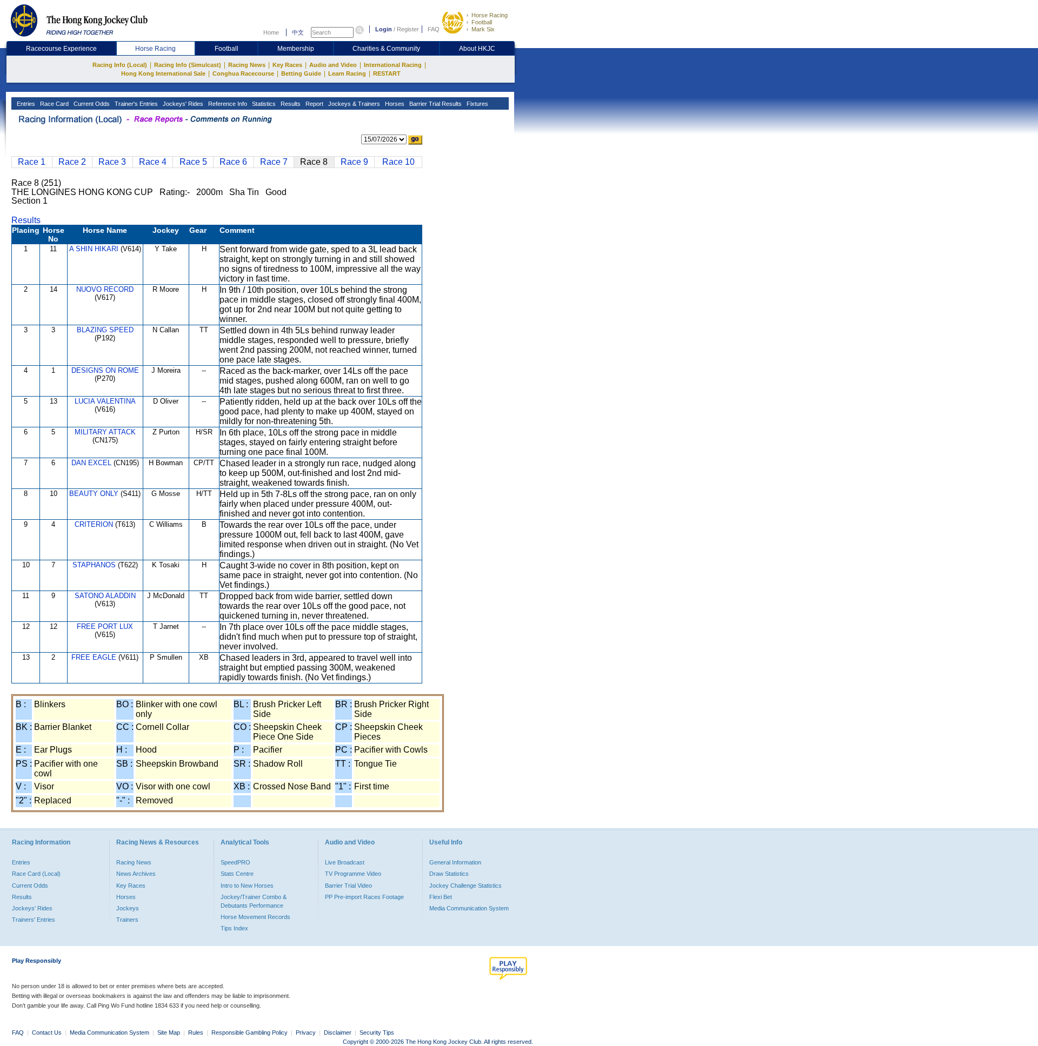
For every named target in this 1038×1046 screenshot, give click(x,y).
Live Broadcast (344, 862)
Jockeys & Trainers (353, 103)
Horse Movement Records (255, 917)
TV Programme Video (353, 873)
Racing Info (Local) (119, 65)
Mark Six (483, 29)
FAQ (434, 29)
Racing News (246, 65)
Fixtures (476, 103)
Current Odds (91, 103)
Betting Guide (301, 73)
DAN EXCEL (91, 463)
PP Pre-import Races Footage (364, 897)
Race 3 (112, 161)
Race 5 (193, 161)
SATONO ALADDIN (105, 596)
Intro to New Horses (247, 885)
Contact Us (47, 1032)
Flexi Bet (440, 897)
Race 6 (233, 161)
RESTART (387, 73)
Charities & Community (386, 48)
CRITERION (94, 524)
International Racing (393, 65)
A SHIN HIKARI (93, 249)
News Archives (136, 873)
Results (290, 103)
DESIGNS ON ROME (105, 370)
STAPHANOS (94, 565)
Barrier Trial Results (435, 103)
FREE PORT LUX (105, 626)
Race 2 (72, 161)
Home (271, 32)
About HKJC (477, 48)
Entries (25, 103)
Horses (393, 103)
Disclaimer (337, 1032)
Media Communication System (469, 908)
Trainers (127, 919)
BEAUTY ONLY (93, 494)
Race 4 (153, 161)
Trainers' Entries (33, 919)
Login (383, 29)
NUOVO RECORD (105, 289)
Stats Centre (237, 873)
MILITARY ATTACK (105, 432)
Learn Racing (347, 73)
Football (481, 22)
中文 (298, 32)
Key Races (287, 65)
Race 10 (398, 161)
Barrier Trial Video (348, 885)
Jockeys (127, 908)
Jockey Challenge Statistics (465, 885)
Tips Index (234, 928)
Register (408, 29)
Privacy (306, 1032)
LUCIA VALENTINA (105, 401)
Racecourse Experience (61, 48)
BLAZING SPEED (105, 330)
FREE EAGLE (93, 657)
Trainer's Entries (135, 103)
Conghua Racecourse (243, 73)
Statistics (263, 103)
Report (313, 103)
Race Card (53, 103)
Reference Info (227, 103)
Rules (196, 1032)
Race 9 (354, 161)
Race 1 (31, 161)
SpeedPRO (235, 862)
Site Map (168, 1032)
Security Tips (377, 1032)
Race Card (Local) (36, 873)
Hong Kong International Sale (163, 73)
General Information (455, 862)
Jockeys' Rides (182, 103)
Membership (295, 48)
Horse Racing (489, 15)
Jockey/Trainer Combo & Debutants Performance (254, 901)
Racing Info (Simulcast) (187, 65)
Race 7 (274, 161)
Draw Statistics (449, 873)
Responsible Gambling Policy (249, 1032)
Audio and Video (333, 65)
